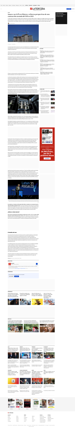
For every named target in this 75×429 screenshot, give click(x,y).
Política (4, 5)
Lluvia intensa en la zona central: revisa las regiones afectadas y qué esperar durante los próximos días (13, 295)
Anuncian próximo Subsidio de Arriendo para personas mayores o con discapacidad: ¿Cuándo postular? (31, 321)
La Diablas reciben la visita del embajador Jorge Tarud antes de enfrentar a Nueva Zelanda (49, 350)
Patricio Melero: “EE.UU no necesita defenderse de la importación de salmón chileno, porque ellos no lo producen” (45, 103)
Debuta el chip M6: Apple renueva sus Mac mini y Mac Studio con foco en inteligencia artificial (13, 373)
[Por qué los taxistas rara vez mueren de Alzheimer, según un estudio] (25, 302)
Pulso (9, 12)
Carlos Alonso (13, 23)
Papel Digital (35, 5)
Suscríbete (17, 276)
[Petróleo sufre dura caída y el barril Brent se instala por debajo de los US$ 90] (53, 92)
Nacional (7, 5)
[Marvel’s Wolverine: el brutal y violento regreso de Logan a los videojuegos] (37, 302)
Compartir (10, 44)
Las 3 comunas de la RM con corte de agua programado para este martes (47, 321)
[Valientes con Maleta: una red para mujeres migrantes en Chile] (49, 381)
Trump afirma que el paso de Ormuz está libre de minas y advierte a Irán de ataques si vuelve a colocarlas (37, 386)
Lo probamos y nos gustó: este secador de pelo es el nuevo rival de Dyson (49, 386)
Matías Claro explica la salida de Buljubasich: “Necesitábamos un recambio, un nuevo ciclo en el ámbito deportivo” (48, 366)
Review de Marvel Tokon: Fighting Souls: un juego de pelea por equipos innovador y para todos (13, 391)
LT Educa (39, 5)
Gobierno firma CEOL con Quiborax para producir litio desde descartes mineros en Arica (25, 350)
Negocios (10, 5)
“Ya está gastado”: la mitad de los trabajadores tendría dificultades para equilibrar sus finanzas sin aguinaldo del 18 (45, 107)
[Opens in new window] (27, 407)
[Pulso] (19, 407)
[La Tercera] (11, 407)
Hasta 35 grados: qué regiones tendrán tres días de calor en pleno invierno (37, 361)
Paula (44, 370)
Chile (8, 346)
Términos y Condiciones (17, 268)
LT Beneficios (30, 5)
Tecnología (13, 5)
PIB (11, 258)
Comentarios (13, 44)
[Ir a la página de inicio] (37, 9)
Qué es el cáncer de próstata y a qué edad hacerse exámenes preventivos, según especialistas (48, 295)
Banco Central (19, 258)
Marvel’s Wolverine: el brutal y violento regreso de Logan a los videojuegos (37, 294)
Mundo (21, 5)
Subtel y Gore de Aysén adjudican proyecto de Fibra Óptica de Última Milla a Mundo (25, 366)
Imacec (13, 258)
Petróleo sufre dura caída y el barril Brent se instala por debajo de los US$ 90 (45, 91)
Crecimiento (15, 258)
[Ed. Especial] (35, 407)
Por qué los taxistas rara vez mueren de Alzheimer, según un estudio (25, 294)
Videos (23, 5)
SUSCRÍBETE (47, 158)
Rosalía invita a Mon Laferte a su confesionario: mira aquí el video (24, 391)
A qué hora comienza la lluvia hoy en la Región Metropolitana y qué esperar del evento (37, 350)
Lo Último (26, 5)
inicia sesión (11, 276)
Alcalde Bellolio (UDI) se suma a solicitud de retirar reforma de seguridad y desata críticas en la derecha (47, 69)
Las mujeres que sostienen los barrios (49, 390)
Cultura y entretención (23, 370)
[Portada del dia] (47, 143)
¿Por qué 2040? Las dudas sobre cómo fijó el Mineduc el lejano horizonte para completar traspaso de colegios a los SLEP (46, 73)
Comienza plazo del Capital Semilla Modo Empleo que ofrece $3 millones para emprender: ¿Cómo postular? (15, 321)
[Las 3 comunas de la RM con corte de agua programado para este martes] (47, 328)
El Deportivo (17, 5)
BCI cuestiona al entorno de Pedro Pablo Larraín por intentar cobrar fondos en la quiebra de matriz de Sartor (45, 99)
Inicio (1, 5)
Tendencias (33, 346)
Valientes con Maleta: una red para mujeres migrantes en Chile (49, 372)
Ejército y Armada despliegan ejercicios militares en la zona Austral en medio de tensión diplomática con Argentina (47, 65)
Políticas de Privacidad (23, 268)
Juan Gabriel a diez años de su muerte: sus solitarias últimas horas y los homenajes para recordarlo (25, 373)
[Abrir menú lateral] (1, 9)
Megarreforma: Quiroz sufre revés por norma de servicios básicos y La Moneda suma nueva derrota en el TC (47, 52)
